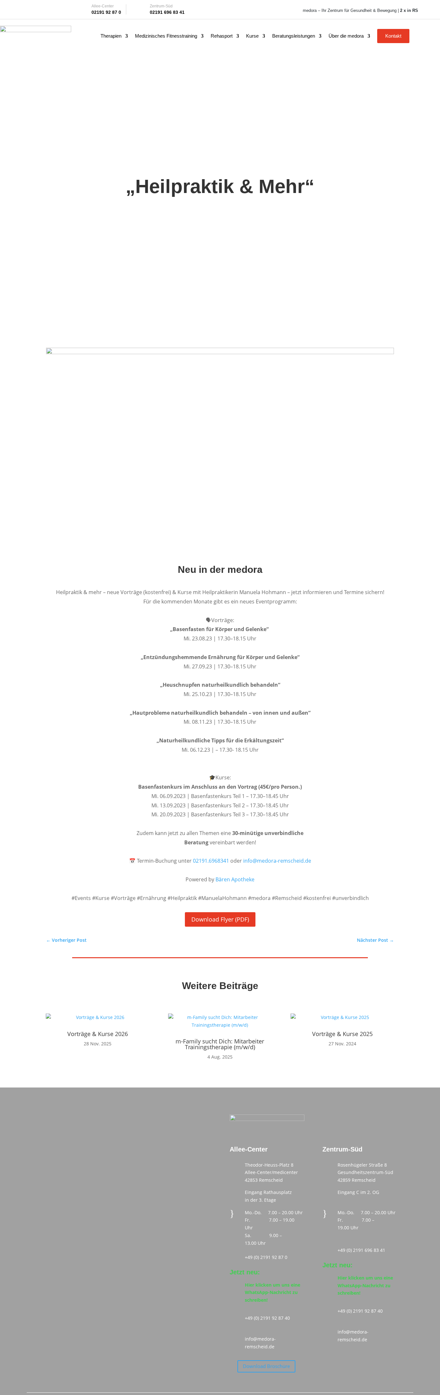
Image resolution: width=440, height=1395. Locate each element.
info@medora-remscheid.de (277, 860)
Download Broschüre (266, 1366)
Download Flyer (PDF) (220, 919)
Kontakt (393, 36)
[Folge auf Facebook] (23, 9)
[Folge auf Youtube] (34, 9)
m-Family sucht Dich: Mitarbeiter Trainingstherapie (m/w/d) (220, 1044)
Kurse (252, 36)
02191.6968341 (211, 860)
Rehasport (222, 36)
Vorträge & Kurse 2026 (97, 1034)
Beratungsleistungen (293, 36)
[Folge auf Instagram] (46, 9)
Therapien (110, 36)
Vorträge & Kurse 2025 (342, 1034)
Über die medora (346, 36)
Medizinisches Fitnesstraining (166, 36)
